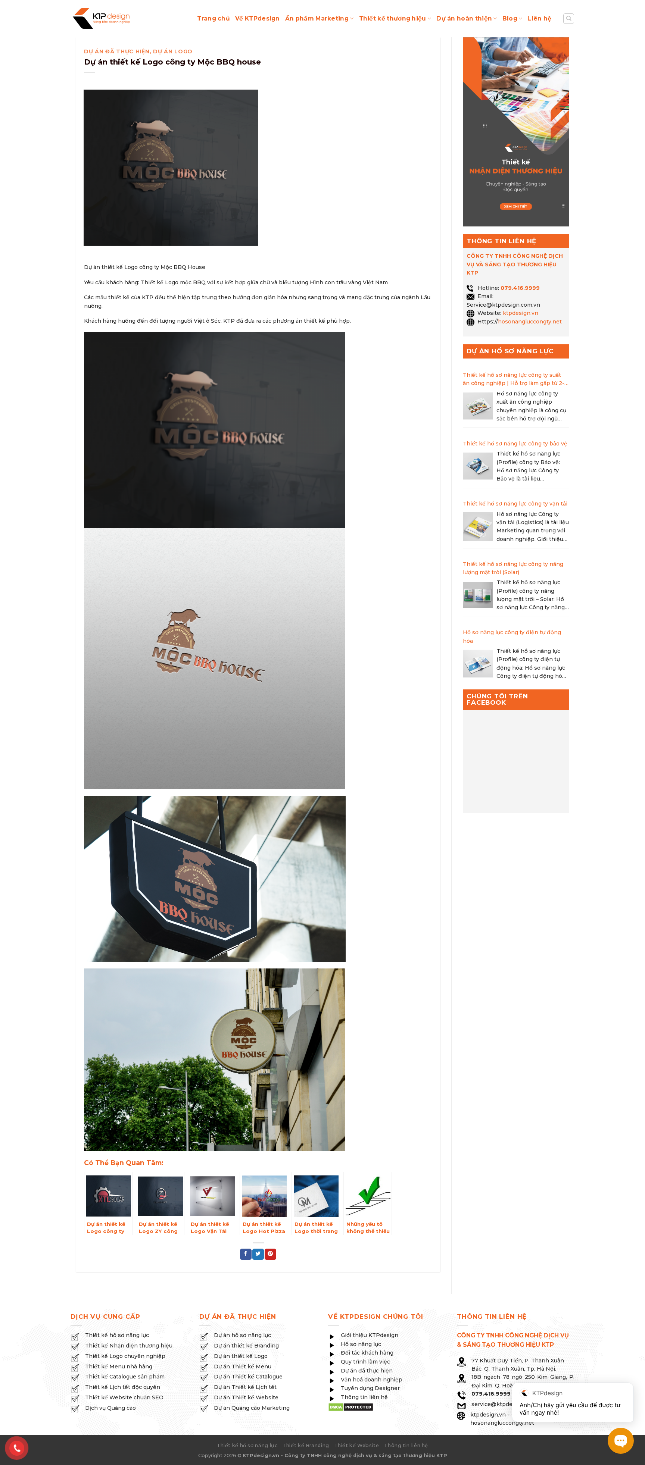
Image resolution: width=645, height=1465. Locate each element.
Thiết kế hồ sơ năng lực (117, 1335)
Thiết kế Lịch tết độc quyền (122, 1387)
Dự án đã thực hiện (117, 51)
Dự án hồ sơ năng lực (242, 1335)
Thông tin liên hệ (406, 1445)
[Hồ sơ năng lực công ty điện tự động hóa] (478, 665)
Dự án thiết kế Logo (241, 1356)
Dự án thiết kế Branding (246, 1345)
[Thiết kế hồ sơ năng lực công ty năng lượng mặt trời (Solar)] (478, 596)
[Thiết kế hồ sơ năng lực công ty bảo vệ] (478, 467)
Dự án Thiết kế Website (246, 1397)
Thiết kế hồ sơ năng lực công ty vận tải (515, 503)
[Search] (568, 18)
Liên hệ (539, 18)
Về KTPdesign (257, 18)
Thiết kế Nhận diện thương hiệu (128, 1345)
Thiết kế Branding (306, 1445)
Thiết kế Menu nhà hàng (118, 1366)
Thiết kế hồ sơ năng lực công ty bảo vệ (515, 443)
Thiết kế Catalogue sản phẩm (125, 1376)
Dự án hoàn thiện (464, 18)
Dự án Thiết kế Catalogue (248, 1376)
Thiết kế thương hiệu (392, 18)
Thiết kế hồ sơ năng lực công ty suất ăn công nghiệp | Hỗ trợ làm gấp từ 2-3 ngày (515, 380)
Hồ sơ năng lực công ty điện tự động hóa (512, 636)
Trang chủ (213, 18)
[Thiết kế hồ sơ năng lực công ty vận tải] (478, 528)
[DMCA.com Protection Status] (350, 1406)
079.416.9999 (520, 288)
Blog (509, 18)
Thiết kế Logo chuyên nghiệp (125, 1356)
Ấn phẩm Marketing (317, 18)
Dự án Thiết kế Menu (242, 1366)
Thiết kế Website (356, 1445)
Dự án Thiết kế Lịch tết (245, 1387)
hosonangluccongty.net (530, 321)
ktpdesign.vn (520, 313)
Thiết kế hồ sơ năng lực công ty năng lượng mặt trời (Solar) (513, 568)
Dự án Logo (173, 51)
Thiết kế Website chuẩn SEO (124, 1397)
